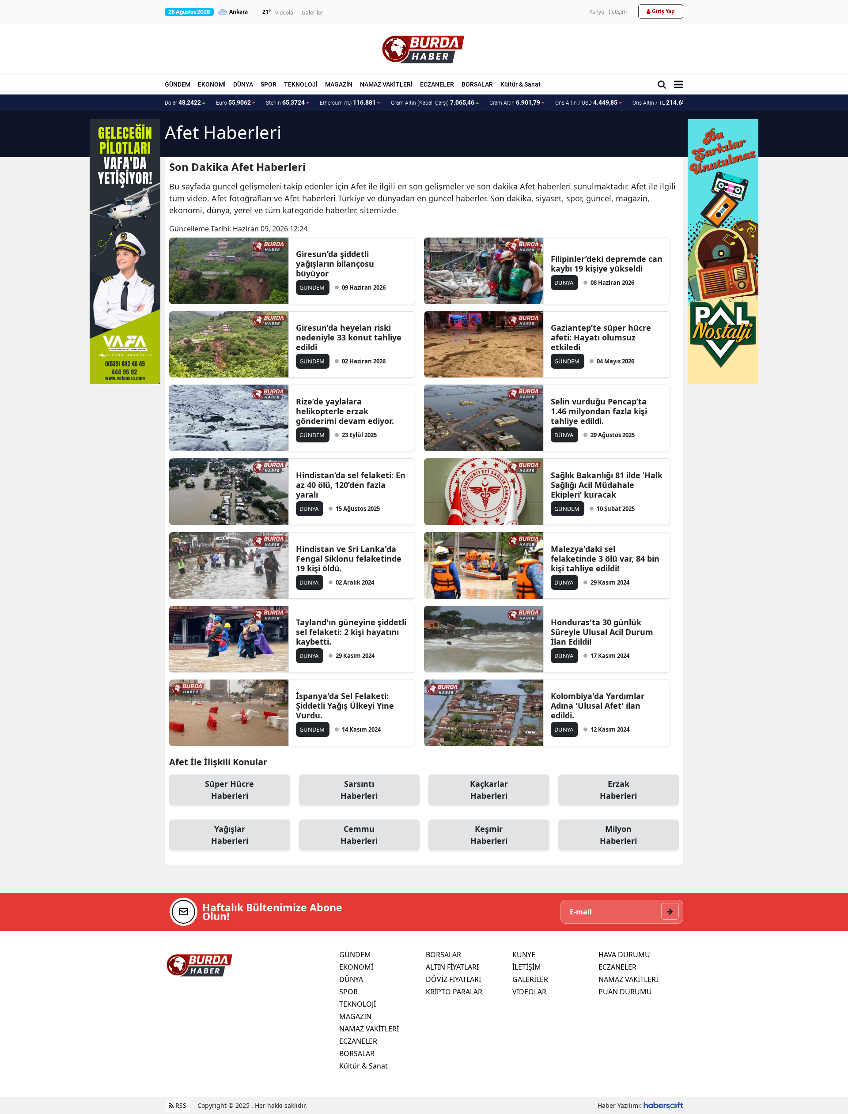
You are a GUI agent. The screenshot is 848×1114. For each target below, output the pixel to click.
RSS (180, 1105)
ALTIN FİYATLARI (452, 967)
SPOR (268, 84)
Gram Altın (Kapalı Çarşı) (432, 102)
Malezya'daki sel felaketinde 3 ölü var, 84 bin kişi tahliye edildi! (605, 558)
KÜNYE (523, 954)
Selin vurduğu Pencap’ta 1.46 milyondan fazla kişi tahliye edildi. (599, 411)
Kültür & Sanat (520, 84)
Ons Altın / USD (586, 102)
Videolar (285, 12)
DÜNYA (243, 84)
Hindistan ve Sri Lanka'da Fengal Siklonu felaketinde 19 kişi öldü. (348, 558)
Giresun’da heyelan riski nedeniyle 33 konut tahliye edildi (348, 337)
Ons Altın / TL (664, 102)
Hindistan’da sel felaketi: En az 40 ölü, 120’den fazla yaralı (350, 484)
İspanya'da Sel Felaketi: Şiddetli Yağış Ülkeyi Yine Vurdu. (345, 705)
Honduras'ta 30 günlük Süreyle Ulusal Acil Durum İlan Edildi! (602, 631)
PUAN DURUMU (625, 992)
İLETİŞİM (526, 967)
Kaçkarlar (489, 789)
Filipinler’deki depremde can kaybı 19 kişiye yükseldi (606, 263)
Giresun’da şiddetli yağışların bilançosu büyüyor (335, 263)
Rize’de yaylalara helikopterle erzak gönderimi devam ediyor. (345, 411)
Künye (596, 11)
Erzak (618, 789)
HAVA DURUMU (624, 954)
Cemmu (359, 834)
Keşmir (488, 834)
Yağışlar (229, 834)
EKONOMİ (212, 84)
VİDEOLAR (529, 992)
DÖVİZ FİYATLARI (453, 979)
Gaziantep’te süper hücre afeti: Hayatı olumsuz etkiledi (601, 337)
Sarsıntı (359, 789)
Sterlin (285, 102)
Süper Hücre (229, 789)
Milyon (618, 834)
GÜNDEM (177, 84)
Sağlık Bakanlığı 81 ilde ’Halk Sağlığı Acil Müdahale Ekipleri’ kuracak (606, 484)
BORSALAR (477, 84)
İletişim (618, 11)
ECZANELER (437, 84)
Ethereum (348, 102)
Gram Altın (514, 102)
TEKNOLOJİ (301, 84)
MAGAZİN (338, 84)
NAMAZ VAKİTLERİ (386, 84)
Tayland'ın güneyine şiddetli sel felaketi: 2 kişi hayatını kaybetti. (351, 631)
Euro (233, 102)
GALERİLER (530, 979)
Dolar (183, 102)
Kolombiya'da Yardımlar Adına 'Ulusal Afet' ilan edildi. (597, 705)
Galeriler (312, 12)
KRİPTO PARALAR (454, 992)
